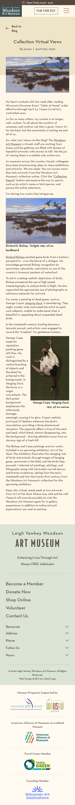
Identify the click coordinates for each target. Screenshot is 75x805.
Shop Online (18, 600)
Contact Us (17, 616)
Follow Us (12, 648)
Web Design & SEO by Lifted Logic (37, 678)
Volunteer (16, 608)
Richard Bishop (15, 257)
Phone (10, 640)
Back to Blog (16, 28)
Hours (10, 655)
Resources (13, 626)
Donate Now (18, 592)
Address (11, 633)
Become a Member (25, 584)
